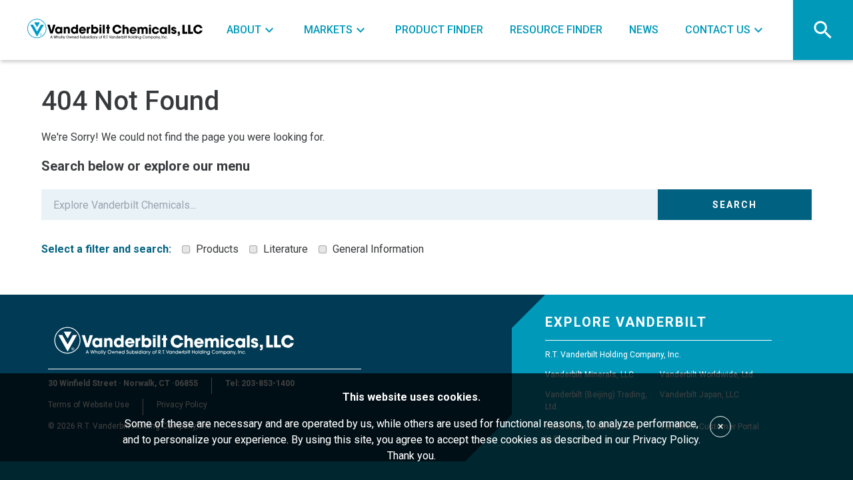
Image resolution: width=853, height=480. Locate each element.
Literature (285, 249)
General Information (378, 249)
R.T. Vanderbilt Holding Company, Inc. (613, 354)
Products (217, 249)
